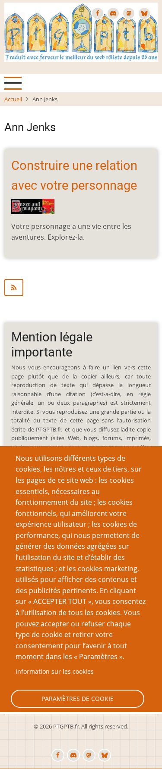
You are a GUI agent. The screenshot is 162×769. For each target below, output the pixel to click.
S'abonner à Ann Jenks (81, 287)
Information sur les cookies (55, 671)
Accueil (13, 99)
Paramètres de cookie (77, 698)
